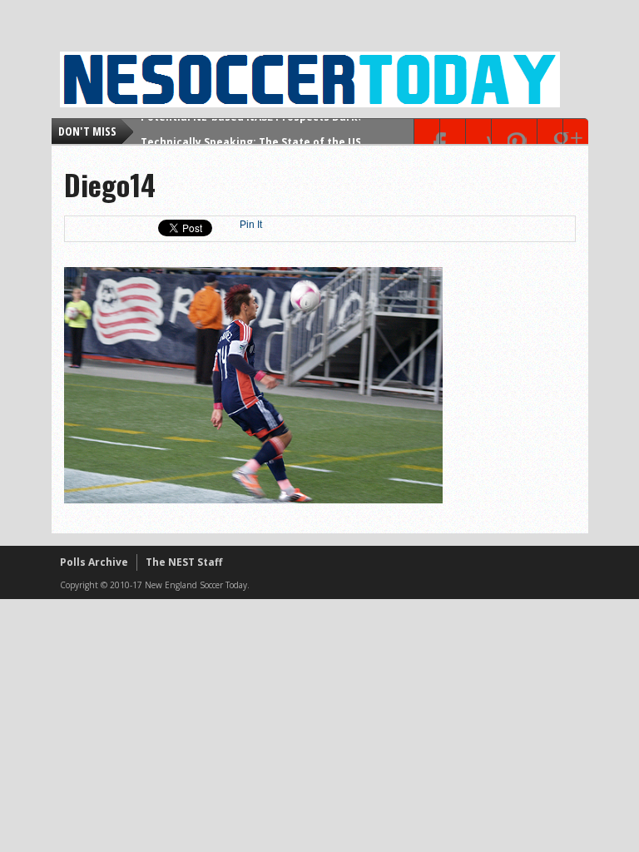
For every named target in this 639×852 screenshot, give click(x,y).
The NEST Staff (184, 562)
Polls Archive (94, 562)
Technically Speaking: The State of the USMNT (263, 132)
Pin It (251, 224)
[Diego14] (253, 499)
